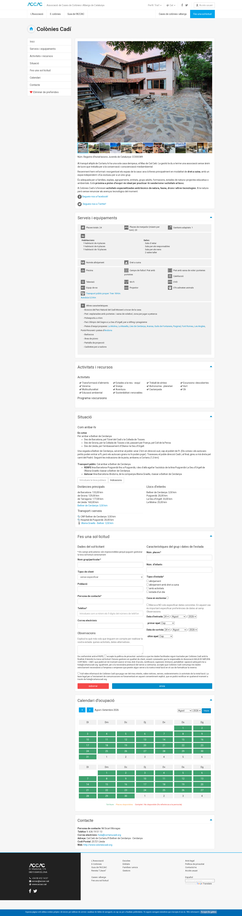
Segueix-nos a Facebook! (95, 196)
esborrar (93, 686)
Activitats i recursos (41, 56)
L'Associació (37, 14)
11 (106, 739)
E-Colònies (96, 864)
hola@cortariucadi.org (109, 835)
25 (106, 751)
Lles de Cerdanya (137, 326)
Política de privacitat (194, 864)
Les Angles (199, 326)
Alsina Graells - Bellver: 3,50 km (97, 523)
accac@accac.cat (40, 881)
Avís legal (189, 861)
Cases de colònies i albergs (173, 14)
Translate (207, 883)
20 (145, 745)
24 (87, 751)
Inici (32, 41)
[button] (209, 91)
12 (125, 739)
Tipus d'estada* (155, 576)
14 (164, 739)
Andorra (108, 330)
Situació (34, 63)
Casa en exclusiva (156, 598)
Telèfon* (82, 608)
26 (125, 751)
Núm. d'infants (154, 564)
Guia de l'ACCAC (75, 14)
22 (183, 745)
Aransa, (150, 326)
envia (162, 686)
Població (82, 584)
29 (183, 751)
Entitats (126, 864)
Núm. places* (154, 552)
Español (189, 877)
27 (145, 751)
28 (164, 751)
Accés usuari (205, 5)
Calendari (35, 77)
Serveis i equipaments (43, 48)
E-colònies (55, 14)
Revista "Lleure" (98, 870)
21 (164, 745)
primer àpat (154, 623)
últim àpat (153, 636)
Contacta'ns (191, 867)
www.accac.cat (39, 884)
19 (125, 745)
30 (202, 751)
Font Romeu (187, 326)
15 (183, 739)
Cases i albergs (98, 877)
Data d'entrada (155, 616)
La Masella (123, 326)
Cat (171, 5)
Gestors (126, 870)
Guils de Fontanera (163, 326)
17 (87, 745)
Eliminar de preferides (45, 92)
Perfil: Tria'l (154, 5)
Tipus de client (86, 571)
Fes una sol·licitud (202, 14)
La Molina (112, 326)
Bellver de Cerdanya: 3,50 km (93, 505)
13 (145, 739)
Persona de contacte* (90, 596)
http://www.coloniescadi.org (97, 845)
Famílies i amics (130, 867)
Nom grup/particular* (89, 559)
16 (202, 739)
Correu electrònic (87, 620)
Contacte (35, 84)
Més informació (193, 912)
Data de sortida (155, 629)
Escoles (126, 861)
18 (106, 745)
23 (202, 745)
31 (87, 757)
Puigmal (177, 326)
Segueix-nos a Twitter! (94, 204)
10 (87, 739)
